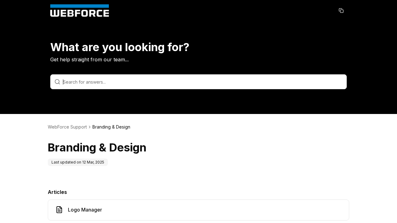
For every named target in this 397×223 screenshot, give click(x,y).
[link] (111, 127)
